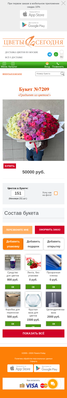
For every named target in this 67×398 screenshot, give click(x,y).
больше (28, 194)
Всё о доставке (14, 57)
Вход (47, 66)
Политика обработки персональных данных (34, 359)
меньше (8, 194)
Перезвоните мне (17, 230)
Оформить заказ (49, 229)
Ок (12, 287)
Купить (10, 166)
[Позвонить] (57, 63)
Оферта (33, 361)
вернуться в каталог (12, 74)
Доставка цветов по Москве (21, 52)
